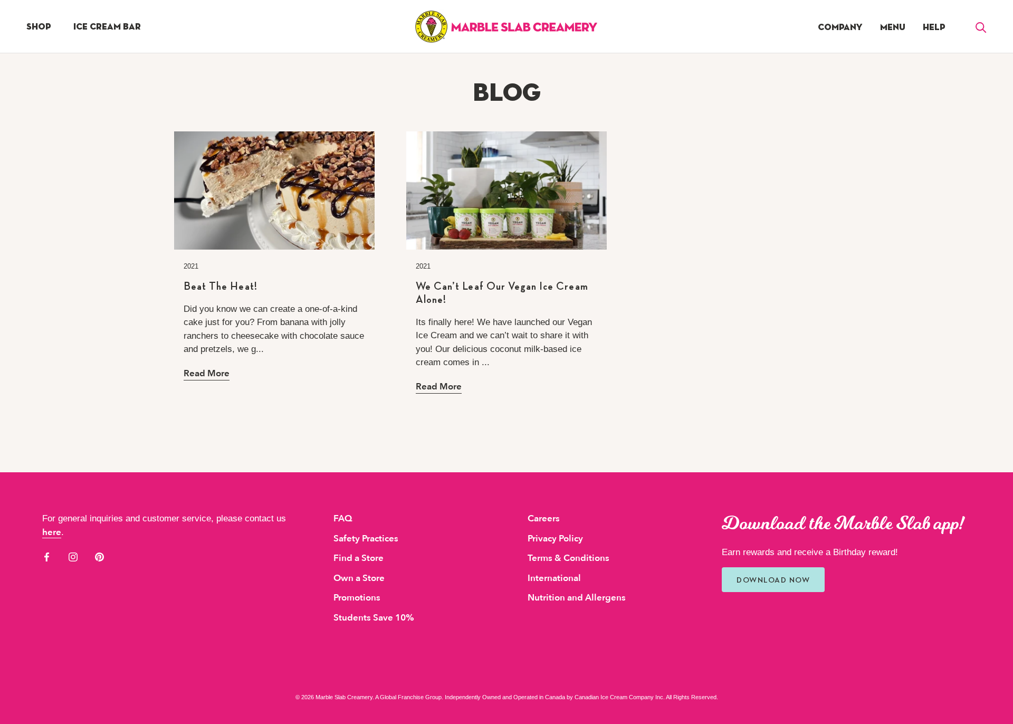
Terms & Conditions (568, 558)
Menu (892, 27)
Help (934, 27)
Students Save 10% (373, 618)
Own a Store (359, 578)
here (51, 532)
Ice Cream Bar (107, 26)
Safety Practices (365, 538)
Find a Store (358, 558)
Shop (38, 26)
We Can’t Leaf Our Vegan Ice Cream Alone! (502, 292)
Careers (544, 518)
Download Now (773, 580)
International (554, 578)
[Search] (981, 26)
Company (840, 27)
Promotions (356, 598)
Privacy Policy (555, 538)
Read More (207, 373)
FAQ (342, 518)
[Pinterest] (99, 556)
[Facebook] (46, 556)
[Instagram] (73, 556)
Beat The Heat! (220, 286)
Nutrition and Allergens (577, 598)
